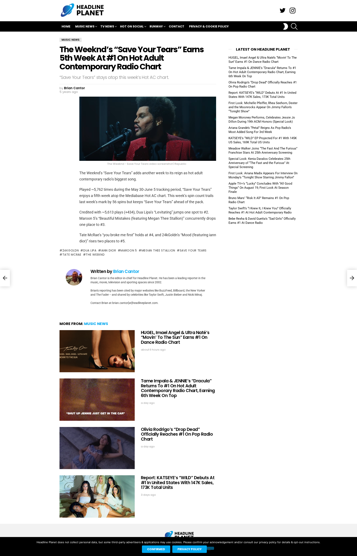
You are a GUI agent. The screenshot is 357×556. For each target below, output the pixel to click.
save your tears (193, 250)
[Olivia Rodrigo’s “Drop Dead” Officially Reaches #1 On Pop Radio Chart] (97, 448)
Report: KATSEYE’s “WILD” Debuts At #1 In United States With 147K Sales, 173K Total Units (177, 482)
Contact (176, 26)
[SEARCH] (294, 26)
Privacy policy (189, 549)
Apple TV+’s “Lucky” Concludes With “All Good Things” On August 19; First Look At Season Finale (260, 188)
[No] (209, 548)
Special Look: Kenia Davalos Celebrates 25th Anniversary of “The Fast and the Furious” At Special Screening (259, 163)
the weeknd (95, 255)
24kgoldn (70, 250)
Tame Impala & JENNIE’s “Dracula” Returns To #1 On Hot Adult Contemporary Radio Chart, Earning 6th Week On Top (178, 388)
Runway (156, 26)
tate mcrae (71, 255)
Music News (84, 26)
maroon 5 (128, 250)
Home (66, 26)
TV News (107, 26)
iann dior (108, 250)
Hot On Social (132, 26)
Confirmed (156, 549)
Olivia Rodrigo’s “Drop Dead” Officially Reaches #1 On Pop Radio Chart (177, 434)
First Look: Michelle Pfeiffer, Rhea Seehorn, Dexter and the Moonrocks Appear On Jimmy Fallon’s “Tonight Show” (263, 107)
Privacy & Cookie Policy (209, 26)
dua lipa (89, 250)
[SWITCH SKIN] (285, 26)
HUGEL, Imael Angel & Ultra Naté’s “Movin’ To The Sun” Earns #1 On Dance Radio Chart (175, 337)
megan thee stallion (158, 250)
